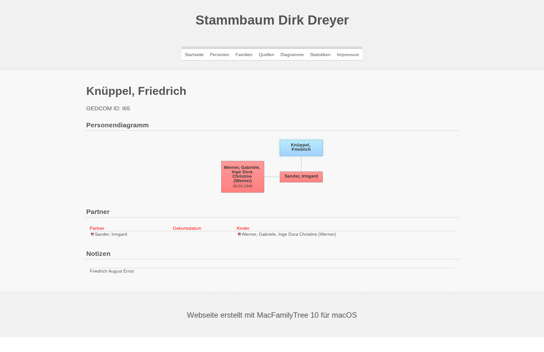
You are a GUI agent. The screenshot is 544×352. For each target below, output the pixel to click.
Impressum (348, 54)
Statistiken (320, 54)
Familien (243, 54)
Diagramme (292, 54)
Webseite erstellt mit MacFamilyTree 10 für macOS (272, 315)
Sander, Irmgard (111, 234)
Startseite (194, 54)
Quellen (266, 54)
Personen (219, 54)
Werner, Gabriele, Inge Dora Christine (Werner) (289, 234)
